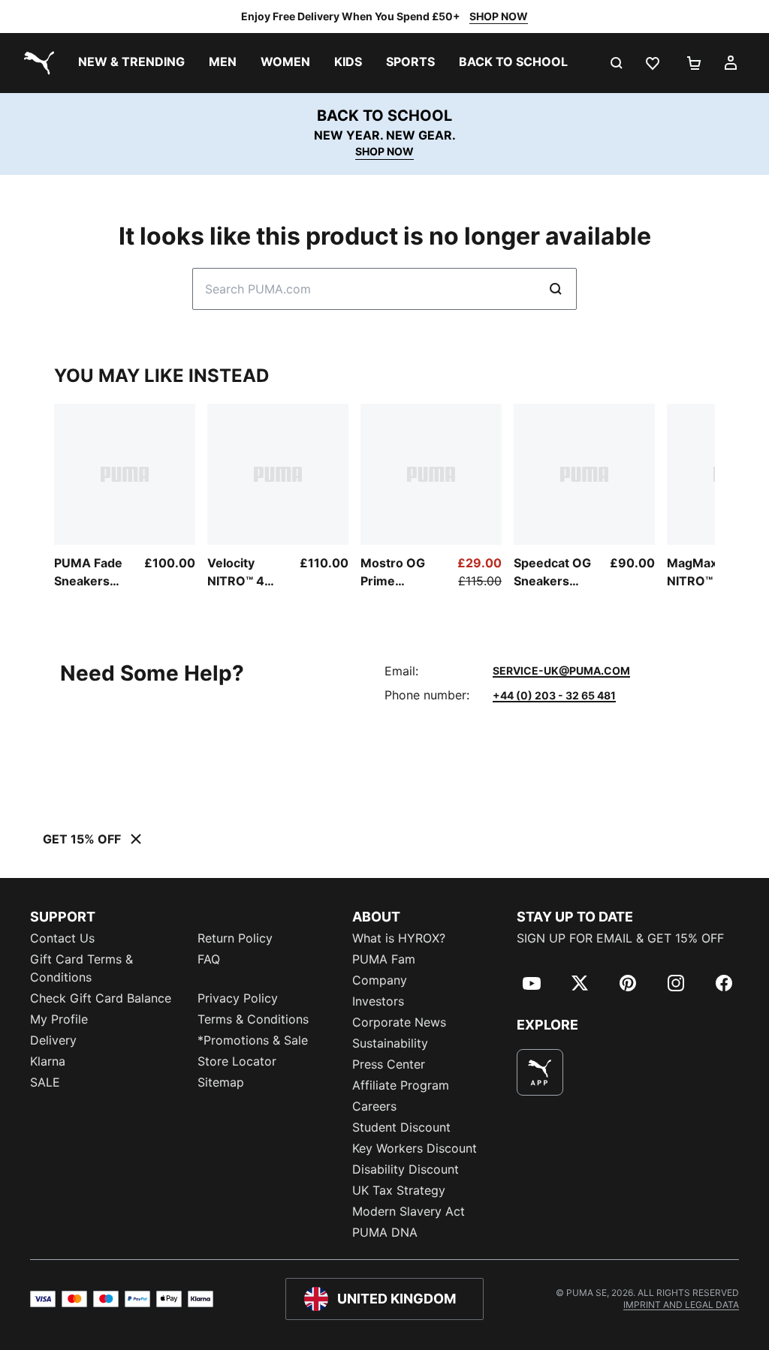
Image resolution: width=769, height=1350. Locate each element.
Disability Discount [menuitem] (405, 1169)
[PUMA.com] (36, 63)
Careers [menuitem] (374, 1106)
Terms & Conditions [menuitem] (253, 1019)
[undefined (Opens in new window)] (540, 1072)
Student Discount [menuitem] (401, 1127)
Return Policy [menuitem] (235, 938)
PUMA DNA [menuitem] (385, 1232)
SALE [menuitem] (45, 1082)
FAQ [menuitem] (209, 959)
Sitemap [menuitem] (221, 1082)
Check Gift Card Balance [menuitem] (100, 998)
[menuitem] (131, 63)
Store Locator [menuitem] (237, 1061)
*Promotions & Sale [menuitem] (253, 1040)
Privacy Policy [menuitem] (238, 998)
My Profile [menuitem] (59, 1019)
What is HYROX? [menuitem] (398, 938)
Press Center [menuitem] (388, 1064)
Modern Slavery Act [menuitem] (408, 1211)
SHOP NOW (498, 16)
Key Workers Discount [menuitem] (414, 1148)
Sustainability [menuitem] (390, 1043)
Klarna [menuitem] (47, 1061)
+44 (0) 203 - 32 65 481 (554, 695)
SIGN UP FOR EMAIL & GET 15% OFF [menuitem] (620, 938)
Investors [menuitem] (378, 1001)
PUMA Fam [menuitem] (383, 959)
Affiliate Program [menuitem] (400, 1085)
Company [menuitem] (379, 980)
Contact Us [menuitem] (62, 938)
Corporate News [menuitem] (399, 1022)
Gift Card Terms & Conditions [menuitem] (81, 968)
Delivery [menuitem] (53, 1040)
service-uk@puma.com (561, 670)
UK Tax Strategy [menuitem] (398, 1190)
